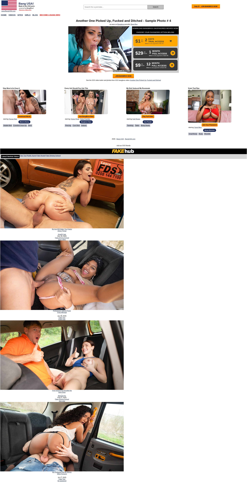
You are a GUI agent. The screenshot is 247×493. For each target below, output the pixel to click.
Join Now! (154, 16)
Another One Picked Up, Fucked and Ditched (145, 80)
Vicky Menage (62, 312)
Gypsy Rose (75, 119)
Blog (35, 15)
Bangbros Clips (86, 122)
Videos (12, 15)
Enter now (61, 319)
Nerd (30, 125)
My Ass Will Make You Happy (62, 229)
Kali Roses (136, 119)
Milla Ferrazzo (62, 474)
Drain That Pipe (193, 88)
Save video (62, 239)
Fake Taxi (23, 156)
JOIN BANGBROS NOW (123, 76)
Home (4, 15)
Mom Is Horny (24, 122)
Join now (62, 401)
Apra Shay (62, 392)
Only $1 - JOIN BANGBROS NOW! (205, 6)
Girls (27, 15)
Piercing (68, 125)
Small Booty (193, 134)
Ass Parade (148, 122)
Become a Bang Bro (25, 10)
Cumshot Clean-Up (20, 125)
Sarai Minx (198, 127)
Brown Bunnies (210, 130)
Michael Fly (62, 396)
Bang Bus (134, 24)
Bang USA (120, 139)
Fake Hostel (41, 156)
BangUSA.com (130, 139)
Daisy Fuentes (85, 119)
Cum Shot (76, 125)
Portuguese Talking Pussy (62, 311)
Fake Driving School (53, 156)
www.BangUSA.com (8, 11)
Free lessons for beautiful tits (62, 390)
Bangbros (120, 24)
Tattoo (137, 125)
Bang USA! (26, 3)
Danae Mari (13, 119)
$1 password (62, 481)
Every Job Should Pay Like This (76, 88)
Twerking (130, 125)
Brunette (207, 134)
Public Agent (31, 156)
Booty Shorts (145, 125)
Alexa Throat (62, 231)
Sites (20, 15)
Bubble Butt (8, 125)
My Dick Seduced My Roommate (138, 88)
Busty (201, 134)
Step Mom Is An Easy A (11, 88)
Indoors (83, 125)
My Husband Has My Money (62, 472)
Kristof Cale (62, 234)
